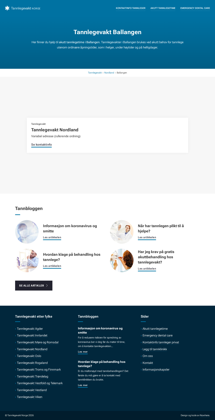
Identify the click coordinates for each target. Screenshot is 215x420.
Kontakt (148, 363)
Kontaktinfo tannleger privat (161, 342)
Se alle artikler (31, 285)
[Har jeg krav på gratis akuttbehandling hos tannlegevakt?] (122, 260)
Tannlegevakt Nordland (54, 129)
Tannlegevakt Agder (30, 328)
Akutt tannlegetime (162, 8)
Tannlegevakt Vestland (32, 390)
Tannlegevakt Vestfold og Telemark (40, 383)
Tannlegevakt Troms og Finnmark (39, 369)
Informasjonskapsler (156, 369)
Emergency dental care (195, 8)
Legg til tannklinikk (155, 349)
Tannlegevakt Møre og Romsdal (37, 342)
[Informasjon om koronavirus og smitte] (27, 231)
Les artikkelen (52, 237)
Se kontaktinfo (41, 144)
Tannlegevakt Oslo (29, 356)
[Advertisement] (107, 101)
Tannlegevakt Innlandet (32, 335)
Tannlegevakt (95, 72)
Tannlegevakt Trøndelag (32, 376)
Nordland (109, 72)
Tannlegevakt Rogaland (32, 363)
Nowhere (204, 415)
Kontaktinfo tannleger (130, 8)
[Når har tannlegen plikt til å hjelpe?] (122, 231)
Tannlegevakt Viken (29, 397)
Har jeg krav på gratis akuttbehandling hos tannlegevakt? (156, 257)
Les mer (83, 351)
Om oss (148, 356)
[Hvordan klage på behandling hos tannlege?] (27, 260)
